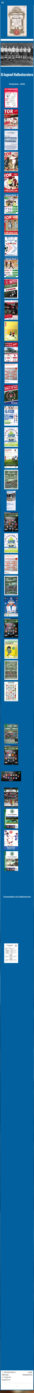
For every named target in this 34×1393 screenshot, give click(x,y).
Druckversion (9, 1372)
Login (30, 1372)
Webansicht (27, 1375)
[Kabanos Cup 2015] (11, 953)
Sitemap (5, 1375)
